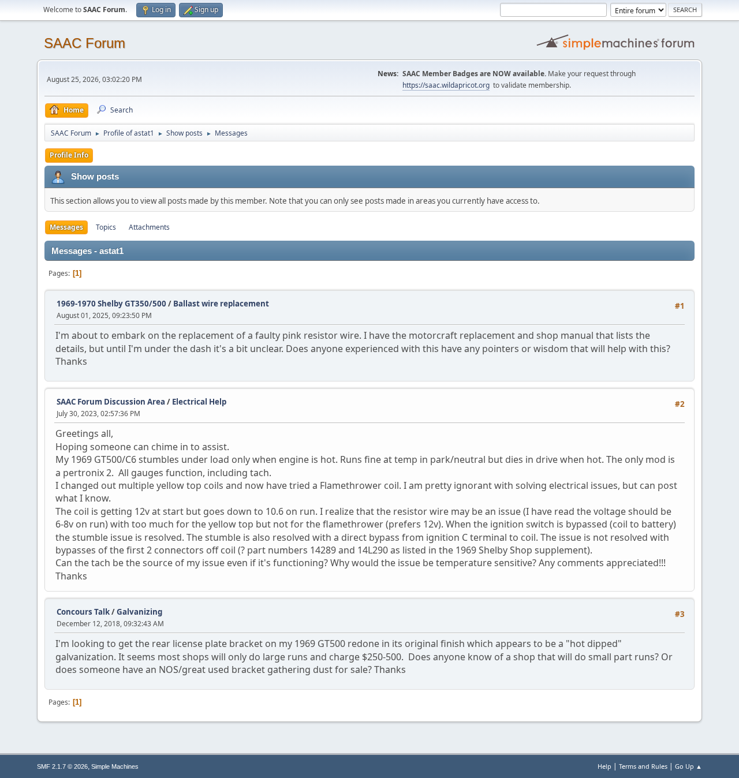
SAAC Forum (84, 43)
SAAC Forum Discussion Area (111, 402)
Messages (66, 227)
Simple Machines (115, 766)
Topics (106, 227)
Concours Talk (83, 612)
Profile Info (69, 155)
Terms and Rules (643, 766)
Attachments (149, 227)
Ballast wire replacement (221, 303)
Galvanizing (139, 612)
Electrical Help (199, 402)
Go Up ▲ (688, 766)
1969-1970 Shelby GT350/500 (111, 303)
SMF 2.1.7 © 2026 (62, 766)
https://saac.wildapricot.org (446, 85)
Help (604, 766)
